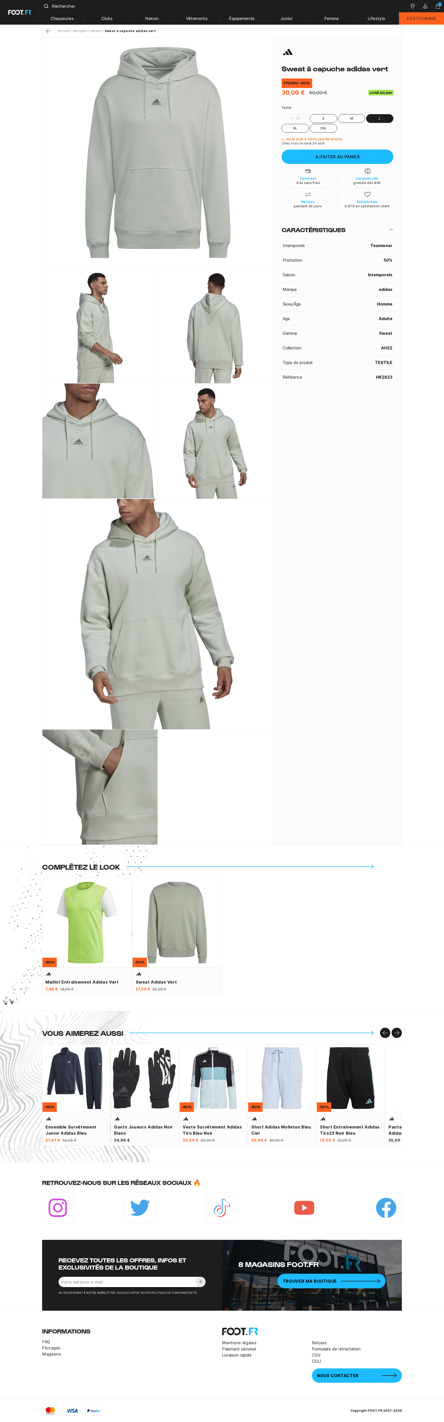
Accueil (64, 31)
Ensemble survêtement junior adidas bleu (71, 1130)
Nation (152, 18)
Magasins (51, 1354)
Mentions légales (239, 1342)
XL (295, 128)
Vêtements (197, 18)
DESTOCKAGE (421, 18)
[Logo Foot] (20, 12)
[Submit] (46, 6)
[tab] (337, 229)
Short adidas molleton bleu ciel (281, 1130)
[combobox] (223, 6)
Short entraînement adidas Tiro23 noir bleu (350, 1130)
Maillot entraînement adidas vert (81, 982)
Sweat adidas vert (156, 982)
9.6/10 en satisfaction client (367, 206)
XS (292, 118)
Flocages (51, 1347)
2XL (323, 128)
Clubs (107, 18)
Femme (331, 18)
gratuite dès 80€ (367, 183)
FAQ (46, 1341)
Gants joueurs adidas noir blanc (143, 1130)
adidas (95, 31)
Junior (287, 18)
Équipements (242, 18)
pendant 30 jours (308, 206)
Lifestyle (376, 18)
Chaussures (62, 18)
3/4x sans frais (308, 183)
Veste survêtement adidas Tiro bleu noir (212, 1130)
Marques (80, 31)
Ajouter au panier (337, 156)
